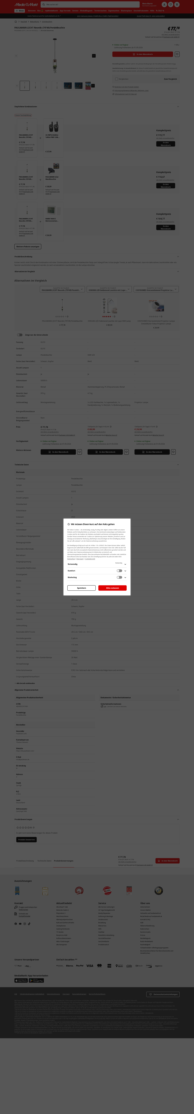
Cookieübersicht (90, 559)
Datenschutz (71, 559)
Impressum (79, 559)
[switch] (119, 570)
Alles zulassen (112, 588)
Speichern (81, 588)
